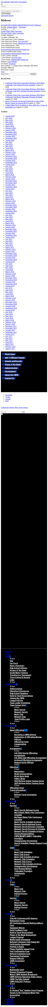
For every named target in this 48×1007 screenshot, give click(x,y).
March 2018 (9, 320)
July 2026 (8, 118)
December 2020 (11, 254)
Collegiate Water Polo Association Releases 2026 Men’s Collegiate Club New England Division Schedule (25, 90)
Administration (11, 368)
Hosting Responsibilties (24, 834)
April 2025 (9, 148)
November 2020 (11, 256)
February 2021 (10, 249)
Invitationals (19, 873)
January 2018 (10, 324)
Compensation (20, 744)
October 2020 (10, 258)
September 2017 (11, 332)
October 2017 (10, 330)
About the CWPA (11, 375)
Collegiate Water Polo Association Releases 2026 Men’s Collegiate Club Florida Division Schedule (25, 84)
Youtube (9, 999)
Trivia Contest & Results (20, 677)
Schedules (10, 801)
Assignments (15, 748)
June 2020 (9, 266)
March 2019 (9, 296)
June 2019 (9, 290)
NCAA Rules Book (21, 776)
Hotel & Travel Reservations (21, 696)
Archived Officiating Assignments (28, 760)
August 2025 (10, 140)
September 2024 (11, 162)
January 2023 (10, 203)
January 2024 (10, 179)
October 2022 (10, 209)
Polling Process (20, 894)
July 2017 (8, 336)
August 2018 (10, 310)
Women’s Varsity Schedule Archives (29, 831)
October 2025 (10, 136)
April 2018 (9, 318)
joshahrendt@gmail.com (19, 60)
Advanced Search (7, 16)
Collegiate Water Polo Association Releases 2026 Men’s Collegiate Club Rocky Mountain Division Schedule (25, 96)
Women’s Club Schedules (24, 859)
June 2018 (9, 314)
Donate (8, 986)
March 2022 (9, 223)
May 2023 (9, 195)
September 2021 (11, 235)
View (3, 72)
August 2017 (10, 334)
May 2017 (9, 340)
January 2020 (10, 276)
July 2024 (8, 167)
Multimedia (10, 965)
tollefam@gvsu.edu (25, 43)
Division (22, 27)
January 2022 (10, 227)
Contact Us (9, 378)
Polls (7, 880)
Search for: (5, 74)
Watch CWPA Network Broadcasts (23, 974)
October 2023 (10, 185)
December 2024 (11, 156)
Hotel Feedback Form (18, 930)
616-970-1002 (16, 58)
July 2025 (8, 142)
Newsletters (19, 771)
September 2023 (11, 187)
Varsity (8, 652)
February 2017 (10, 347)
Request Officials (17, 958)
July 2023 (8, 191)
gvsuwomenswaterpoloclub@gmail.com (15, 49)
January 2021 (10, 251)
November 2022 (11, 207)
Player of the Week (13, 364)
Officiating (10, 726)
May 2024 (9, 171)
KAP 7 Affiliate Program (14, 358)
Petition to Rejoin (17, 947)
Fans (7, 656)
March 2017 (9, 345)
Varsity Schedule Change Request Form (30, 843)
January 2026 (10, 130)
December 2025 (11, 132)
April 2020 (9, 270)
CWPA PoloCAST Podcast (20, 981)
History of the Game (18, 670)
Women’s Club (20, 717)
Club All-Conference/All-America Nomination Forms (23, 919)
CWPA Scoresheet (17, 961)
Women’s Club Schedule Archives (28, 864)
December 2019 (11, 278)
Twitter (9, 1002)
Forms (8, 914)
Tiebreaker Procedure (23, 871)
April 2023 (9, 197)
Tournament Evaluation (19, 956)
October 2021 (10, 233)
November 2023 (11, 183)
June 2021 (9, 241)
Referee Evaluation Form (20, 954)
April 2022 (9, 221)
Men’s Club (18, 714)
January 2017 (10, 349)
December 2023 (11, 181)
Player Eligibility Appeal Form (22, 949)
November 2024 (11, 158)
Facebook (12, 64)
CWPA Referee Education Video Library (26, 977)
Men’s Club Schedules (23, 852)
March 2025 (9, 150)
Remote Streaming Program (21, 972)
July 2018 (8, 312)
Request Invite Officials (24, 762)
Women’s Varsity (21, 712)
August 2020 (10, 262)
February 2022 (10, 225)
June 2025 (9, 144)
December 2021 (11, 229)
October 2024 (10, 160)
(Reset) (38, 25)
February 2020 (10, 274)
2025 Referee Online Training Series (29, 783)
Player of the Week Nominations (23, 935)
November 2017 (11, 328)
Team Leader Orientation (20, 703)
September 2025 (11, 138)
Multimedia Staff (17, 970)
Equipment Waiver (17, 928)
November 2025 (11, 134)
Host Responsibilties (23, 869)
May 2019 (9, 292)
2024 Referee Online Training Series (29, 781)
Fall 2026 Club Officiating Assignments (30, 758)
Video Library (19, 778)
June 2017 (9, 338)
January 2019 (10, 300)
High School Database (19, 693)
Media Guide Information (20, 939)
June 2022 (9, 217)
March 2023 (9, 199)
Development (10, 371)
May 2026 (9, 122)
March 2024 (9, 175)
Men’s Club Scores (21, 854)
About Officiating (17, 730)
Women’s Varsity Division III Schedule (29, 829)
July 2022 (8, 215)
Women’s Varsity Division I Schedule (29, 827)
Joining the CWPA (17, 698)
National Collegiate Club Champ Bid (24, 942)
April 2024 (9, 173)
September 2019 (11, 284)
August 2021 (10, 237)
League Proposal (17, 937)
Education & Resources (19, 691)
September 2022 (11, 211)
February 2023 (10, 201)
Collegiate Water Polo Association (14, 407)
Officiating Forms (21, 742)
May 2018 (9, 316)
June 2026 (9, 120)
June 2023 (9, 193)
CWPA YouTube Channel (19, 979)
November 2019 (11, 280)
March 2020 (9, 272)
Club (7, 654)
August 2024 (10, 165)
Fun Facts (14, 663)
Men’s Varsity (19, 710)
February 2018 (10, 322)
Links (12, 680)
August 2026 (10, 116)
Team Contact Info (17, 705)
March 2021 (9, 247)
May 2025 (9, 146)
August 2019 (10, 286)
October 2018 (10, 306)
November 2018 (11, 304)
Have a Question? (17, 666)
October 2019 (10, 282)
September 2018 (11, 308)
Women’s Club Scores (23, 861)
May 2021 (9, 243)
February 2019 (10, 298)
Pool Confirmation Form (19, 951)
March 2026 (9, 126)
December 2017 (11, 326)
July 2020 (8, 264)
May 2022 (9, 219)
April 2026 (9, 124)
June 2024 (9, 169)
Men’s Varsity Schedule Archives (27, 822)
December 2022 (11, 205)
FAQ (11, 661)
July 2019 (8, 288)
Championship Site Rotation (25, 841)
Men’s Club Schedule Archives (26, 857)
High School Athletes (18, 668)
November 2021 (11, 231)
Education (14, 767)
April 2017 (9, 342)
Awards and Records (13, 361)
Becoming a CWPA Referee (25, 735)
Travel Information (17, 790)
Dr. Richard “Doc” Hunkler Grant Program (26, 990)
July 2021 (8, 239)
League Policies (16, 700)
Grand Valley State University (11, 31)
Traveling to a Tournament (20, 675)
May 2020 (9, 268)
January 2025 (10, 154)
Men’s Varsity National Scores (26, 810)
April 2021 (9, 245)
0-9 (3, 25)
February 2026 (10, 128)
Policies (17, 739)
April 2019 (9, 294)
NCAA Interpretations (23, 774)
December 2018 (11, 302)
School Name (12, 27)
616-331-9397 (23, 41)
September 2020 (11, 260)
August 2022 (10, 213)
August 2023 (10, 189)
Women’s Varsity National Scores (27, 824)
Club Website (12, 62)
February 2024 (10, 177)
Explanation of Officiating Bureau (28, 737)
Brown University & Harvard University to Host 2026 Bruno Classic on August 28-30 (24, 102)
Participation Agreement (20, 944)
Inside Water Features (19, 673)
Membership (10, 684)
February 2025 (10, 152)
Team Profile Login (22, 719)
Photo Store (10, 354)
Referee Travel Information (25, 795)
